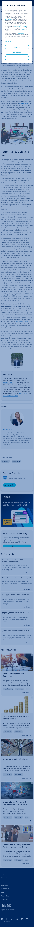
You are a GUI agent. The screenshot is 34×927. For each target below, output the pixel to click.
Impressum (8, 41)
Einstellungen (9, 19)
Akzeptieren (20, 33)
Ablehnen (17, 58)
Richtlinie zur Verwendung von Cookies (16, 25)
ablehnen (24, 29)
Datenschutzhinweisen (21, 26)
